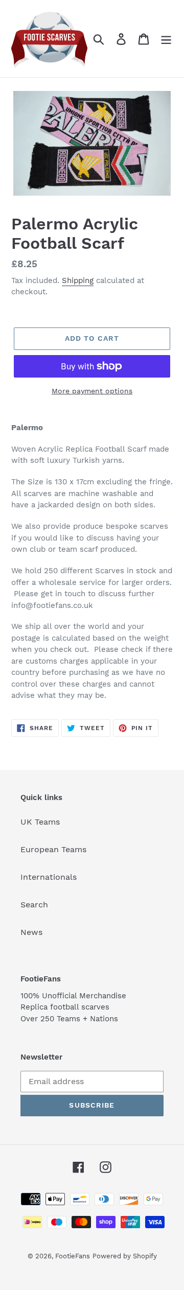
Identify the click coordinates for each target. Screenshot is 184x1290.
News (31, 932)
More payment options (92, 391)
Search (34, 904)
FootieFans (72, 1256)
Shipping (78, 280)
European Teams (53, 849)
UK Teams (40, 822)
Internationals (48, 877)
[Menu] (166, 38)
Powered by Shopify (125, 1256)
